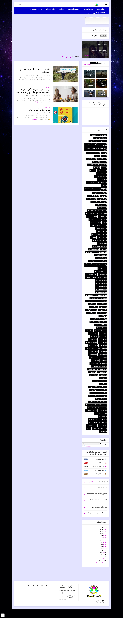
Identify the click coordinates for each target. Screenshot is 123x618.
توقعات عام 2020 (91, 277)
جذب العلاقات (103, 304)
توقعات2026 (91, 295)
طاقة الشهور (94, 345)
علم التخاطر (104, 393)
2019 (104, 536)
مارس (103, 556)
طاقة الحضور (103, 339)
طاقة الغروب (90, 348)
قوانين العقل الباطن (102, 413)
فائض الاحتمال (103, 396)
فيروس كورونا (103, 407)
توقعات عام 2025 (102, 292)
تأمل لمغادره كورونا (102, 252)
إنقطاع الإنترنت (103, 243)
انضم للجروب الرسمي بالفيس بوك (62, 591)
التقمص (94, 170)
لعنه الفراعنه (94, 422)
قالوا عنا (62, 9)
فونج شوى (90, 404)
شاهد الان (86, 55)
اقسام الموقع (89, 9)
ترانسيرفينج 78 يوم (102, 255)
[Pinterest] (28, 585)
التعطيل (98, 167)
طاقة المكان (94, 351)
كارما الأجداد (104, 416)
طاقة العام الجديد (102, 348)
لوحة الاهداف (103, 425)
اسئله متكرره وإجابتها (101, 138)
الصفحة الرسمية (74, 9)
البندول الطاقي (92, 158)
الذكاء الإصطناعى (94, 196)
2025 (104, 548)
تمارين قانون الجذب (102, 271)
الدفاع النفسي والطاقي (101, 193)
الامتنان (98, 156)
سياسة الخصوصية (62, 599)
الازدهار (105, 153)
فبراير (103, 554)
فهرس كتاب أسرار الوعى (39, 110)
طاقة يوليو (104, 363)
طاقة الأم (95, 336)
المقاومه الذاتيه (103, 237)
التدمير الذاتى (93, 164)
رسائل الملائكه (92, 313)
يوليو (103, 558)
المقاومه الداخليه (102, 231)
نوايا (95, 428)
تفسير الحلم (93, 261)
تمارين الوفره (103, 268)
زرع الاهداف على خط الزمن (99, 319)
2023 (104, 544)
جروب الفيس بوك (36, 9)
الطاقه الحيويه (91, 213)
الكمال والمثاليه (96, 225)
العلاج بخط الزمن (92, 216)
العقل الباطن (103, 216)
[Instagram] (25, 4)
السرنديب (104, 201)
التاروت (97, 161)
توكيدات (105, 298)
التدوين (105, 167)
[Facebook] (22, 4)
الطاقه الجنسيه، (103, 213)
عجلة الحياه (104, 384)
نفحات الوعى (103, 428)
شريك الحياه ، (95, 321)
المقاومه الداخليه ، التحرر (100, 234)
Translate (88, 446)
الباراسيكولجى (103, 158)
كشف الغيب (104, 422)
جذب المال (93, 304)
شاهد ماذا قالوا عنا (71, 590)
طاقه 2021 (95, 363)
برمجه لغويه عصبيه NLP (101, 246)
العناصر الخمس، (103, 219)
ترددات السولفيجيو (102, 258)
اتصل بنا (62, 596)
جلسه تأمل (104, 307)
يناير (103, 552)
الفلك (105, 222)
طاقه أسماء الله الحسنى (100, 366)
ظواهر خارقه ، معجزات (101, 381)
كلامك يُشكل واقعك (100, 562)
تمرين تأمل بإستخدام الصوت (102, 73)
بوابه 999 (104, 249)
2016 (104, 529)
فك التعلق (92, 401)
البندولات (104, 161)
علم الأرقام (104, 390)
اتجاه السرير (95, 135)
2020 (104, 538)
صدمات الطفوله (103, 327)
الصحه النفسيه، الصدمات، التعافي (98, 210)
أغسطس (102, 560)
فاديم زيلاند (93, 396)
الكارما (105, 225)
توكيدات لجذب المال (102, 301)
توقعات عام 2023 (102, 286)
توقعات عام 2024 (102, 289)
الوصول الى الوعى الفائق (90, 73)
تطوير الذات (104, 261)
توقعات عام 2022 (102, 283)
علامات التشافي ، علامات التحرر (99, 387)
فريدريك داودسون (102, 398)
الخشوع (105, 185)
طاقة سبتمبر (93, 354)
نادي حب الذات (93, 425)
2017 (104, 531)
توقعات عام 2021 (102, 280)
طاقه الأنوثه (92, 369)
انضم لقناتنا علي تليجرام (70, 596)
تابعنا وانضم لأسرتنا (70, 586)
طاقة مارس (94, 357)
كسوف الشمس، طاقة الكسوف (99, 419)
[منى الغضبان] (96, 5)
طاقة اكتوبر (104, 336)
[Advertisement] (46, 40)
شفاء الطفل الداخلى (101, 324)
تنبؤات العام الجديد (92, 274)
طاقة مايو (104, 360)
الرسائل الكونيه (103, 199)
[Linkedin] (33, 585)
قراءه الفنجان (103, 410)
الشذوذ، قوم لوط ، (102, 204)
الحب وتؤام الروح (102, 182)
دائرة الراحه (95, 307)
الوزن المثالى (98, 240)
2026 (104, 550)
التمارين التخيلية (103, 173)
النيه (106, 240)
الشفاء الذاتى (103, 207)
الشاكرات (96, 201)
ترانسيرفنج (91, 252)
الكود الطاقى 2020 (102, 228)
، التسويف (104, 135)
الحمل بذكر (91, 182)
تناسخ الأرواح (103, 274)
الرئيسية (100, 9)
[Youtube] (28, 4)
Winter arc (104, 431)
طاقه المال (104, 375)
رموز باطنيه (104, 316)
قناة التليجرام (50, 9)
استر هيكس (104, 141)
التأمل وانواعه (94, 62)
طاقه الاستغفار (103, 369)
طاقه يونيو (104, 378)
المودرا (94, 237)
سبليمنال (104, 321)
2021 (104, 540)
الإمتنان (105, 156)
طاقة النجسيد (103, 354)
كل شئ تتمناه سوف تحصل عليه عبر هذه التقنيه (102, 81)
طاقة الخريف (103, 342)
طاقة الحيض (93, 339)
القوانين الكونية (97, 222)
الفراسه (93, 219)
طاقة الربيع (104, 345)
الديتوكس (104, 196)
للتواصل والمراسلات (62, 586)
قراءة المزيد (45, 81)
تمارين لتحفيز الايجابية (91, 92)
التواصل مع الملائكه (102, 176)
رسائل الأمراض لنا (92, 310)
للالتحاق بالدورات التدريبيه (94, 13)
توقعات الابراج (103, 277)
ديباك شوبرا (104, 310)
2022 (104, 542)
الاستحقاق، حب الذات (94, 153)
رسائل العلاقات (103, 313)
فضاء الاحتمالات (103, 401)
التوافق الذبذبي (103, 179)
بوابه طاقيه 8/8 (95, 249)
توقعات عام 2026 (102, 295)
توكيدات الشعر (95, 298)
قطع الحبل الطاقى (92, 410)
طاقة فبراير (104, 357)
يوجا (90, 428)
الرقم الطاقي (92, 199)
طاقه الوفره (95, 375)
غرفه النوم (94, 393)
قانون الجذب (93, 407)
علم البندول (94, 390)
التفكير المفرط (103, 170)
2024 (104, 546)
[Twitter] (37, 585)
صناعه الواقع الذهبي (102, 330)
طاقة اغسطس (94, 333)
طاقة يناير (96, 360)
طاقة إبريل (104, 333)
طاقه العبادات (103, 372)
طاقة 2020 (90, 330)
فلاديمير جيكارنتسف (102, 404)
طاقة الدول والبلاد (92, 342)
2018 (104, 533)
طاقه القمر (93, 372)
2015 (104, 527)
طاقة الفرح (104, 351)
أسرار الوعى (68, 56)
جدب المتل (90, 301)
